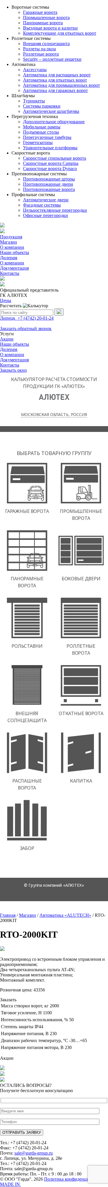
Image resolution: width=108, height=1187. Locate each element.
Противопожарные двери (48, 184)
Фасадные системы (42, 205)
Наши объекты (14, 252)
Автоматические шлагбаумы (51, 111)
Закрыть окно (13, 370)
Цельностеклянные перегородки (55, 210)
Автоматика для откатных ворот (55, 80)
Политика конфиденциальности (75, 1179)
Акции (7, 338)
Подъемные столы (41, 132)
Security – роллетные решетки (52, 59)
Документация (14, 268)
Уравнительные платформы (50, 147)
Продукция (11, 236)
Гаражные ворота (40, 12)
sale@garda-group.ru (33, 1153)
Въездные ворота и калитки (50, 27)
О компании (12, 247)
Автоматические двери (46, 199)
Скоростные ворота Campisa (50, 163)
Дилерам (8, 257)
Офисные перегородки (45, 215)
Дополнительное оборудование (54, 121)
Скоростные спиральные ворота (54, 158)
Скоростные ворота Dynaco (50, 168)
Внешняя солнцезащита (46, 43)
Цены (5, 300)
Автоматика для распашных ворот (57, 74)
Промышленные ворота (46, 17)
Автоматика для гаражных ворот (55, 90)
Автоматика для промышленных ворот (61, 85)
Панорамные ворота (43, 22)
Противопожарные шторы (49, 178)
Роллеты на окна (39, 48)
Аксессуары (35, 69)
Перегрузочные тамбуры (47, 137)
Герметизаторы (38, 142)
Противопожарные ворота (49, 189)
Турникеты (34, 100)
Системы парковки (41, 106)
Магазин (8, 242)
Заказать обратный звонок (26, 328)
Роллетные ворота (41, 53)
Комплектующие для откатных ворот (59, 33)
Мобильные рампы (41, 126)
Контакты (9, 273)
